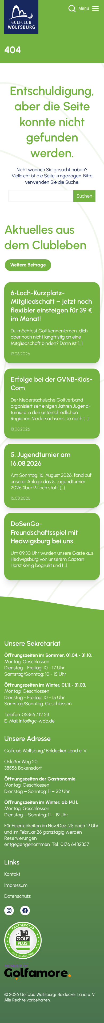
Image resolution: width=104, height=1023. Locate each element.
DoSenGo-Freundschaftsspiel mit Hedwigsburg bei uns (44, 532)
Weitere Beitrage (28, 265)
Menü (83, 8)
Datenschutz (17, 896)
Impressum (15, 885)
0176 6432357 (75, 844)
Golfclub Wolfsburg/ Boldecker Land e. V (57, 994)
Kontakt (12, 874)
